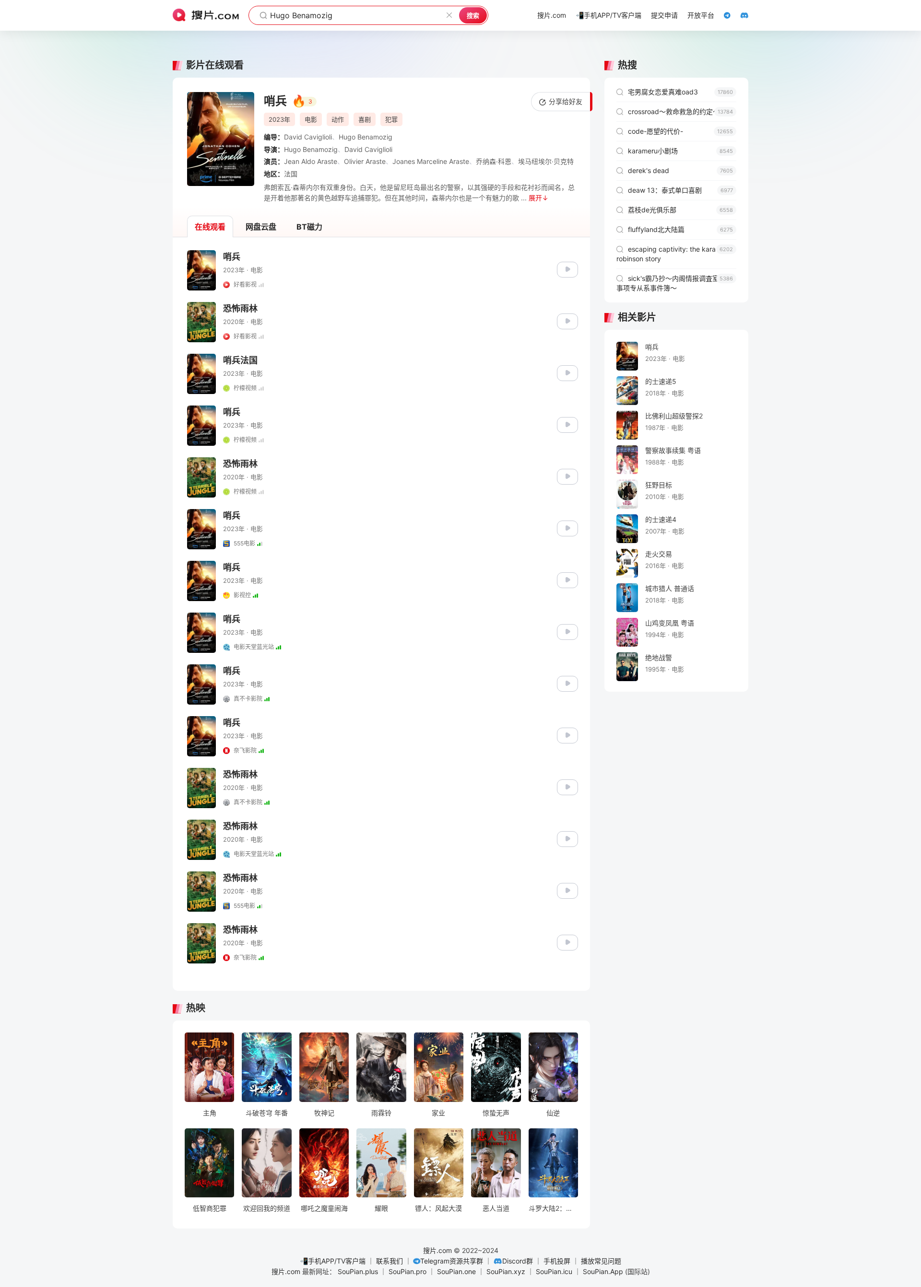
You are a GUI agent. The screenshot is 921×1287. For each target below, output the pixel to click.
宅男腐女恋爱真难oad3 (680, 92)
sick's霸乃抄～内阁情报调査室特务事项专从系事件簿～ (674, 283)
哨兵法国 (240, 360)
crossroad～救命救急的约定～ (680, 111)
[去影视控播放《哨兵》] (567, 579)
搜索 (473, 15)
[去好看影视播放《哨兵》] (567, 269)
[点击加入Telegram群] (722, 15)
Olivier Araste (365, 161)
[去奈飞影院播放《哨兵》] (567, 734)
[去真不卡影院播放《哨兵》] (567, 683)
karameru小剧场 (680, 151)
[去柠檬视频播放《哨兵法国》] (567, 372)
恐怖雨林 (240, 308)
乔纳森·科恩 (493, 161)
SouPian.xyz (505, 1271)
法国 (290, 174)
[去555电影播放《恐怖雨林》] (567, 890)
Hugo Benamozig (365, 137)
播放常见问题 (601, 1261)
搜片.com (437, 1250)
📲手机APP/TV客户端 (333, 1261)
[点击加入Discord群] (740, 15)
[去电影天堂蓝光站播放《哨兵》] (567, 631)
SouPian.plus (358, 1271)
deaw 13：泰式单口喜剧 (680, 190)
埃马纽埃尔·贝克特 (546, 161)
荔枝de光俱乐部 (680, 210)
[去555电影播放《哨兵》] (567, 527)
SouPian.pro (407, 1271)
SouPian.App (603, 1271)
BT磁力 (309, 227)
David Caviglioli (308, 137)
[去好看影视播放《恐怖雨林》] (567, 320)
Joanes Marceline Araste (430, 161)
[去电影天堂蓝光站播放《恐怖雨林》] (567, 838)
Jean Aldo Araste (310, 161)
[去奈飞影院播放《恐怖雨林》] (567, 942)
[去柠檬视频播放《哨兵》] (567, 424)
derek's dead (680, 170)
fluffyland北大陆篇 (680, 229)
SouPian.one (456, 1271)
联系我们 (389, 1261)
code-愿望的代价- (680, 131)
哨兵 (231, 257)
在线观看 (210, 227)
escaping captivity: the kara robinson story (674, 254)
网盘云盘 (261, 227)
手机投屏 (556, 1261)
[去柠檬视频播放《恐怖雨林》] (567, 476)
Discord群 (517, 1261)
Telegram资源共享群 (451, 1261)
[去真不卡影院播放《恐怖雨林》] (567, 786)
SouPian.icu (554, 1271)
